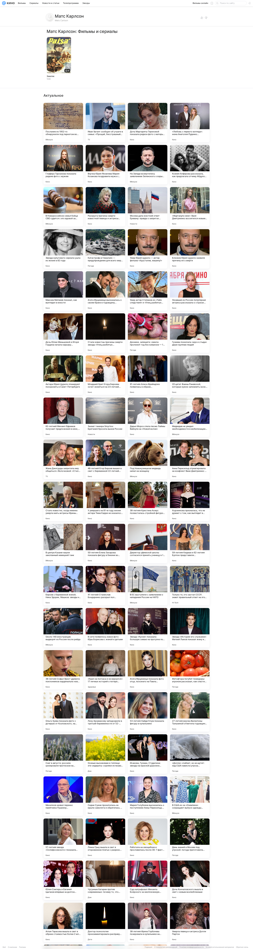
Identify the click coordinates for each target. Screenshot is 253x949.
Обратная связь (242, 947)
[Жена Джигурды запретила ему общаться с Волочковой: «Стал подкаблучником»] (63, 459)
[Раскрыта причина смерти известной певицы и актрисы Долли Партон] (105, 207)
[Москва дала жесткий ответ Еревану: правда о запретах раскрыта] (147, 207)
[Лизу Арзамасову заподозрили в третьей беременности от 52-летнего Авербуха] (105, 712)
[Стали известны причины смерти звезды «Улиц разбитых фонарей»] (105, 333)
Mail (4, 947)
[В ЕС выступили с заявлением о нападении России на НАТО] (147, 585)
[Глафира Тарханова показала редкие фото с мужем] (63, 164)
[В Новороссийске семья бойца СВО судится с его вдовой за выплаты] (63, 207)
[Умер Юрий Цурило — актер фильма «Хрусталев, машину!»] (147, 249)
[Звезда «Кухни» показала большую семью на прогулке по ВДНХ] (147, 627)
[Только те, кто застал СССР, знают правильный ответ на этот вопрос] (190, 585)
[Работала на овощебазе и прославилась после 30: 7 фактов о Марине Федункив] (147, 838)
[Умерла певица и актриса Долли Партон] (190, 922)
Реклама (22, 947)
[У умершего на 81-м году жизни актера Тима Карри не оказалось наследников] (105, 501)
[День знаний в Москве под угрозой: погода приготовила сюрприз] (190, 838)
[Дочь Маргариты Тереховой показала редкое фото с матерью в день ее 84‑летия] (147, 122)
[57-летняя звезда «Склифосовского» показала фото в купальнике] (63, 838)
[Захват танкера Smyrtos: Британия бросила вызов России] (105, 417)
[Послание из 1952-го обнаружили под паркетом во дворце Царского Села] (63, 122)
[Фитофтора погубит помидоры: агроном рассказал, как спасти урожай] (190, 670)
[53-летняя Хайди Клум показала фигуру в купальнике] (147, 712)
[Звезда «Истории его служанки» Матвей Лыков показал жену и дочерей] (190, 627)
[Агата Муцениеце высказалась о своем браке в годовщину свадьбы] (105, 291)
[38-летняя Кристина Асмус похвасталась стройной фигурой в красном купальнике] (147, 501)
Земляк (50, 76)
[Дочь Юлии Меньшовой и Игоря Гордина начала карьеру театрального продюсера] (63, 333)
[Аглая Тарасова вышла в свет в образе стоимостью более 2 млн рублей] (63, 922)
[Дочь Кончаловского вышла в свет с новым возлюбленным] (190, 880)
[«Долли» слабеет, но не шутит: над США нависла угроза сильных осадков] (190, 754)
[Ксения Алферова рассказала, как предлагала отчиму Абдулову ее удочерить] (190, 164)
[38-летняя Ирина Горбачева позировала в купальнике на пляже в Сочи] (147, 922)
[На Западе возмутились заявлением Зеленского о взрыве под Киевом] (147, 164)
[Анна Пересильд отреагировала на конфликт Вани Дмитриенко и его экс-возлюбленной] (190, 459)
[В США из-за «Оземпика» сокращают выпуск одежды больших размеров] (190, 796)
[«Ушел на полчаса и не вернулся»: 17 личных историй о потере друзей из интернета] (105, 670)
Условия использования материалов (220, 947)
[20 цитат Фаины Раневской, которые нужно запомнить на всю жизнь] (190, 375)
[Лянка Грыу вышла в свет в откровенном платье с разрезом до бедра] (105, 838)
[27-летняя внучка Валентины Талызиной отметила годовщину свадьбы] (190, 712)
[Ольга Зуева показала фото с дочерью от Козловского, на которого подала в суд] (63, 712)
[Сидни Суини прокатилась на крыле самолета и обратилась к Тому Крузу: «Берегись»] (105, 796)
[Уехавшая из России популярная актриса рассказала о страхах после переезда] (190, 291)
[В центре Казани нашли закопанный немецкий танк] (63, 543)
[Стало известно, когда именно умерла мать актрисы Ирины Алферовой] (63, 501)
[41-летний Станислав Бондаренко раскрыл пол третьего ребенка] (105, 585)
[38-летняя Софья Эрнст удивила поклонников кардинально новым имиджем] (63, 670)
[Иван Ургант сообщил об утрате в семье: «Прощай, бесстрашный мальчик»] (105, 122)
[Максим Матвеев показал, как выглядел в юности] (63, 291)
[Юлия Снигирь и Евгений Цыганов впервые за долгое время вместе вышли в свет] (63, 880)
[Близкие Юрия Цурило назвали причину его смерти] (190, 249)
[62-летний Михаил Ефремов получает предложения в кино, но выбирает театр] (63, 417)
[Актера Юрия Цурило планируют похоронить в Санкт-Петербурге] (63, 375)
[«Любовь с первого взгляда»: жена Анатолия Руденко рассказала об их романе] (190, 122)
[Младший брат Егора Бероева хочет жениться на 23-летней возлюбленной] (105, 375)
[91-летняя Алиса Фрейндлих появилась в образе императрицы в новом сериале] (147, 375)
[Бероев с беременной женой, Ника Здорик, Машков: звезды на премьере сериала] (63, 585)
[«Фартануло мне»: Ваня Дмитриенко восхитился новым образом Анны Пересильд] (190, 207)
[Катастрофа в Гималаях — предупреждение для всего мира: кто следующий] (105, 249)
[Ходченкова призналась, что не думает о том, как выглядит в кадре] (190, 501)
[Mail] (4, 3)
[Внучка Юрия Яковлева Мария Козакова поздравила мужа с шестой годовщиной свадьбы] (105, 164)
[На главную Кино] (10, 3)
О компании (12, 947)
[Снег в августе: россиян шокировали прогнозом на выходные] (63, 754)
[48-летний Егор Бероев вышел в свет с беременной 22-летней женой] (105, 459)
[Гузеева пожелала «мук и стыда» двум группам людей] (190, 333)
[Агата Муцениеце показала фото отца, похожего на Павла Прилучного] (147, 670)
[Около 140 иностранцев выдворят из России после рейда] (63, 627)
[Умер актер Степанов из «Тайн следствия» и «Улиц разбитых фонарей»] (147, 291)
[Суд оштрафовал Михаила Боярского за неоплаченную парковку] (147, 880)
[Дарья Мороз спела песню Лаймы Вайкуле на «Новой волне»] (147, 417)
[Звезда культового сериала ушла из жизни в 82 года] (63, 249)
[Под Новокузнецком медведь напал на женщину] (147, 459)
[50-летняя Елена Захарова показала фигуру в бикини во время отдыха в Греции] (105, 543)
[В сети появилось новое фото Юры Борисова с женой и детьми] (105, 627)
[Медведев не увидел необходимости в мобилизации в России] (190, 417)
